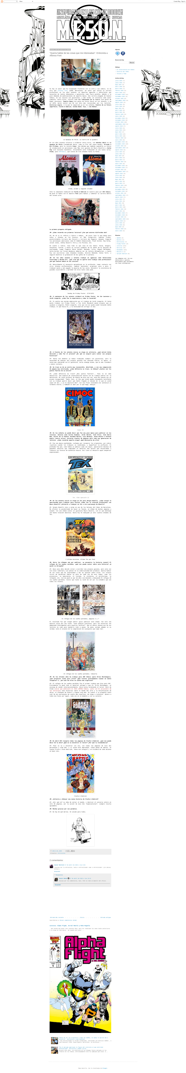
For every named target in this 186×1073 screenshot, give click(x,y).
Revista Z (120, 251)
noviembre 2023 (120, 144)
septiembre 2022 (120, 171)
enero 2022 (118, 187)
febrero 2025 (119, 114)
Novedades (120, 250)
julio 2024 (118, 128)
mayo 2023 (118, 156)
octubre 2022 (119, 169)
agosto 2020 (119, 221)
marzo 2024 (118, 136)
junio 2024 (118, 130)
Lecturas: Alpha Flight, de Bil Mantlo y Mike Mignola (70, 925)
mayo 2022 (118, 179)
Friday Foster (121, 244)
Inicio (82, 917)
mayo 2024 (118, 132)
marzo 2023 (118, 159)
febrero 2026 (119, 90)
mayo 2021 (118, 203)
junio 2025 (118, 106)
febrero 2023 (119, 161)
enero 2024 (118, 140)
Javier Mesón (63, 878)
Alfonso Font (63, 90)
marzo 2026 (118, 88)
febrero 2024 (119, 138)
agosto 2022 (119, 173)
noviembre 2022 (120, 167)
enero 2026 (118, 92)
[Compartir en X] (70, 851)
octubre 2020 (119, 217)
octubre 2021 (119, 193)
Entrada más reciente (57, 917)
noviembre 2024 (120, 120)
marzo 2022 (118, 183)
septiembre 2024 (120, 124)
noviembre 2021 (120, 191)
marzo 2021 (118, 207)
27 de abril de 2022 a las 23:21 (80, 878)
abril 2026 (118, 86)
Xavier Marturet (59, 865)
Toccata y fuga (121, 73)
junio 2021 (118, 201)
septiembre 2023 (120, 148)
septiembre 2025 (120, 100)
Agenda (119, 238)
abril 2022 (118, 181)
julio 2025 (118, 104)
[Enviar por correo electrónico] (67, 851)
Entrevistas (61, 853)
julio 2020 (118, 223)
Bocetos (119, 240)
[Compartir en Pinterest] (74, 851)
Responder (57, 871)
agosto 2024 (119, 126)
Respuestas (59, 875)
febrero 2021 (119, 209)
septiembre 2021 (120, 195)
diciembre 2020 (120, 213)
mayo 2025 (118, 108)
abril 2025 (118, 110)
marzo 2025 (118, 112)
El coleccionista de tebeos (125, 69)
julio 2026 (118, 80)
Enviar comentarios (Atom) (68, 920)
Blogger (104, 1068)
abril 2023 (118, 157)
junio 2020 (118, 225)
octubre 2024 (119, 122)
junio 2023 (118, 154)
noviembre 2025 (120, 96)
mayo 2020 (118, 227)
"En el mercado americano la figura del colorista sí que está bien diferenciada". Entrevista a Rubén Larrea (81, 1048)
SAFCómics (62, 151)
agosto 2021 (119, 197)
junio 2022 (118, 177)
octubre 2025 (119, 98)
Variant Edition (122, 253)
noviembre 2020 (120, 215)
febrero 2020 (119, 229)
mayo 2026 (118, 84)
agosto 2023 (119, 150)
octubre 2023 (119, 146)
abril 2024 (118, 134)
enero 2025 (118, 116)
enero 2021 (118, 211)
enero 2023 (118, 163)
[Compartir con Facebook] (72, 851)
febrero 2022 (119, 185)
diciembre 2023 (120, 142)
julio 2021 (118, 199)
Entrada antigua (106, 917)
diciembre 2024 (120, 118)
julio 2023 (118, 152)
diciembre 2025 (120, 94)
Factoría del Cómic (123, 71)
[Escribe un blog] (68, 851)
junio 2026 (118, 82)
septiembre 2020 (120, 219)
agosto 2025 (119, 102)
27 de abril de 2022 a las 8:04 (75, 865)
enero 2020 (118, 231)
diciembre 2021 (120, 189)
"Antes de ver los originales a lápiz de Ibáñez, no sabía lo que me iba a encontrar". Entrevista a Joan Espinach (83, 1038)
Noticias (119, 248)
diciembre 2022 (120, 165)
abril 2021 (118, 205)
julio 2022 (118, 175)
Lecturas (119, 246)
